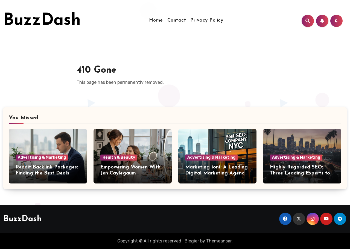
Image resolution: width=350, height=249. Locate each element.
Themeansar (219, 241)
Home (156, 20)
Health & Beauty (119, 157)
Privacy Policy (206, 20)
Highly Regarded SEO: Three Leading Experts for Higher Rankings (301, 173)
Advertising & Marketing (42, 157)
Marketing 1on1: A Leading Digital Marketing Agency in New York (216, 173)
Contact (176, 20)
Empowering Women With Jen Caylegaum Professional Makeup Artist (132, 173)
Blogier (192, 241)
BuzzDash (42, 21)
